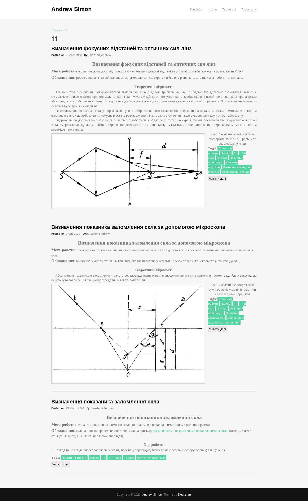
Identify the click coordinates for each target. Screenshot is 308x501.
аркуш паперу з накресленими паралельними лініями (190, 431)
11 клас (222, 158)
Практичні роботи (74, 458)
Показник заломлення (223, 315)
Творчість (229, 9)
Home (212, 9)
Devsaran (184, 494)
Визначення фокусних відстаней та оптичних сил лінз (121, 48)
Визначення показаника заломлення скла (105, 401)
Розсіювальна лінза (235, 172)
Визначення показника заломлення (226, 320)
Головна (57, 30)
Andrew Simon (71, 9)
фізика (225, 153)
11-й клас (115, 458)
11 (235, 153)
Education (196, 9)
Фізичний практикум (151, 458)
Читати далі (218, 178)
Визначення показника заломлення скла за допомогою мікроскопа (138, 227)
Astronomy (249, 9)
